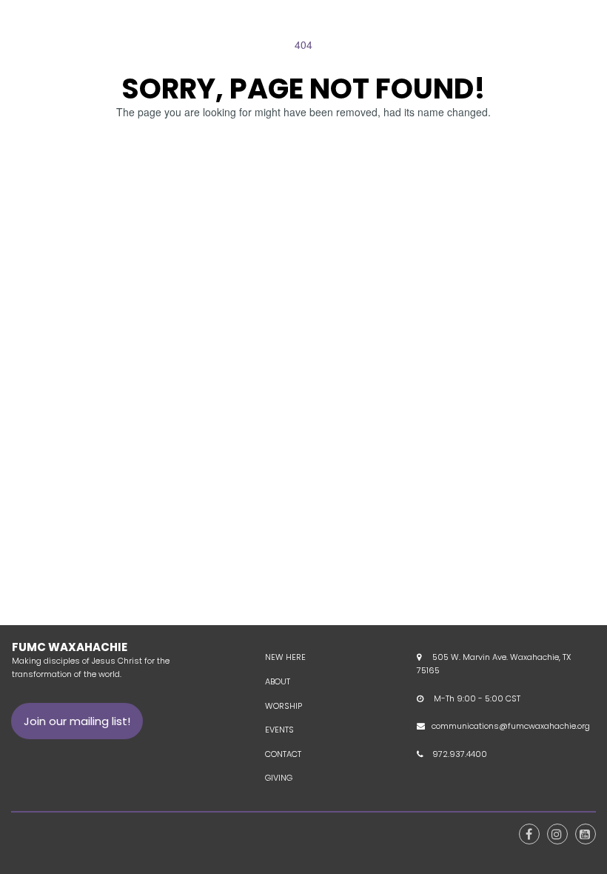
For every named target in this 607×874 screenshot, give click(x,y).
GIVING (278, 778)
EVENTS (279, 729)
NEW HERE (285, 657)
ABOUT (277, 681)
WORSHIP (283, 706)
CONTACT (283, 754)
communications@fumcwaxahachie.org (511, 726)
